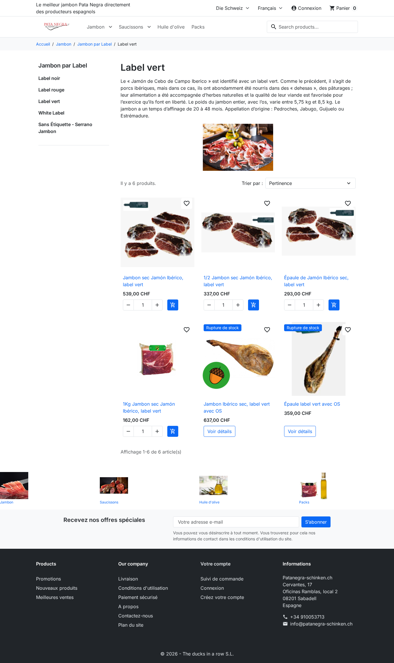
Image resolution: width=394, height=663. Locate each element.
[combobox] (312, 27)
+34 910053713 (307, 617)
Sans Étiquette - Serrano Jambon (65, 127)
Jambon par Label (62, 65)
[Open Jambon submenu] (110, 27)
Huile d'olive (171, 27)
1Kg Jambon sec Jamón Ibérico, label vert (149, 407)
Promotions (48, 579)
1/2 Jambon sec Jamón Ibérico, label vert (238, 281)
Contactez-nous (135, 616)
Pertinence (280, 183)
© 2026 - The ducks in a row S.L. (197, 654)
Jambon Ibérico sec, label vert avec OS (237, 407)
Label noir (49, 78)
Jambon (95, 27)
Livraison (128, 579)
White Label (51, 113)
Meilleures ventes (55, 597)
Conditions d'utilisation (143, 588)
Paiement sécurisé (137, 597)
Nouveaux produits (56, 588)
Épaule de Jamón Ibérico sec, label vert (316, 281)
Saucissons (131, 27)
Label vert (49, 101)
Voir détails (219, 431)
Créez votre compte (222, 597)
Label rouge (51, 90)
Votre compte (215, 564)
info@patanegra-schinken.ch (321, 624)
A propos (128, 606)
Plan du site (130, 625)
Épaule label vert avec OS (312, 404)
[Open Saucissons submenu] (149, 27)
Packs (198, 27)
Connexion (212, 588)
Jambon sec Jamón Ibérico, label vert (153, 281)
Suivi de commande (221, 579)
